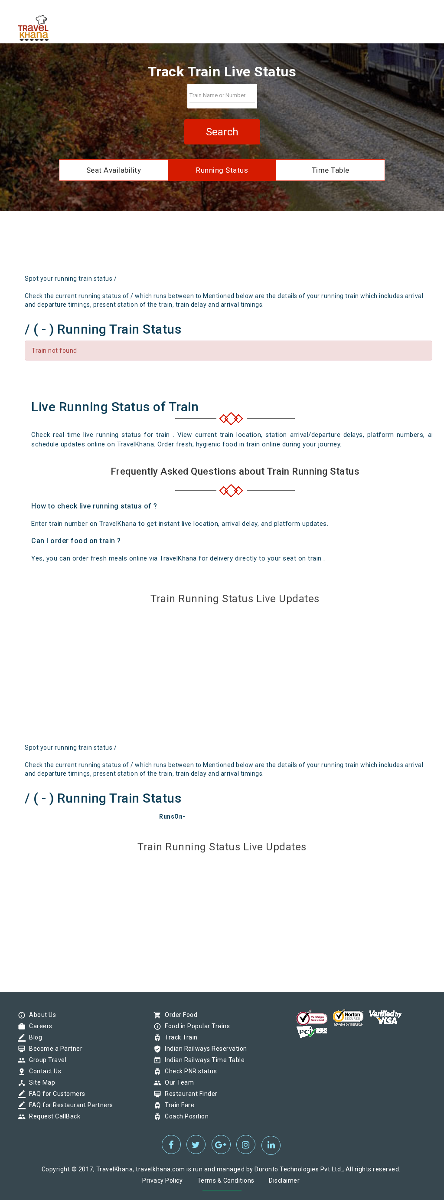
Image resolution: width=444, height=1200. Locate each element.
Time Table (330, 170)
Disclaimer (284, 1180)
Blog (33, 1037)
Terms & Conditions (226, 1180)
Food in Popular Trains (195, 1026)
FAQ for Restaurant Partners (69, 1105)
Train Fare (177, 1105)
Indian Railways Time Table (202, 1059)
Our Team (177, 1082)
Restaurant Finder (189, 1093)
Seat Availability (113, 170)
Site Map (40, 1082)
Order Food (178, 1014)
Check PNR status (188, 1071)
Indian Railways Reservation (203, 1048)
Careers (38, 1026)
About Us (40, 1014)
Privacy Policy (162, 1180)
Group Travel (45, 1059)
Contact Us (43, 1071)
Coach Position (184, 1116)
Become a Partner (53, 1048)
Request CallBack (52, 1116)
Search (222, 132)
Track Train (179, 1037)
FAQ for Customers (55, 1093)
